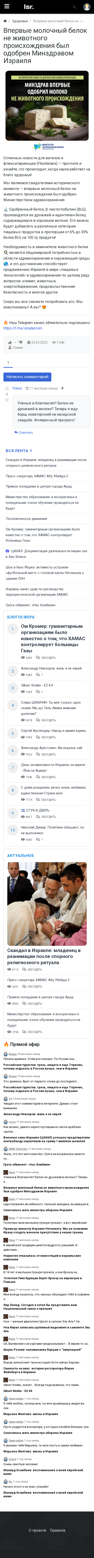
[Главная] (5, 21)
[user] (87, 7)
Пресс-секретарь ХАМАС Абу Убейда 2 (37, 476)
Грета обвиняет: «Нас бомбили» (31, 605)
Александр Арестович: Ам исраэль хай (51, 748)
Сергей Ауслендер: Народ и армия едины (53, 731)
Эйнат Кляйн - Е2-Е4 (37, 685)
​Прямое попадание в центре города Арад (39, 486)
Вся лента (17, 450)
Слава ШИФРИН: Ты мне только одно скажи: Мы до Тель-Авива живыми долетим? (51, 708)
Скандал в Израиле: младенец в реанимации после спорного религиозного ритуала (44, 956)
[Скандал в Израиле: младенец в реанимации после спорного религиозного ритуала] (47, 904)
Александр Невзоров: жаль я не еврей (51, 668)
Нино (17, 388)
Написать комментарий (27, 377)
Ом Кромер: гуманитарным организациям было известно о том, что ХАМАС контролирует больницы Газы (43, 535)
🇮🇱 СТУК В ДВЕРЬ (35, 810)
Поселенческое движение (26, 519)
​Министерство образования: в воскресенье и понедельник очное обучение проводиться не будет (42, 502)
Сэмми (18, 348)
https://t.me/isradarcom (22, 328)
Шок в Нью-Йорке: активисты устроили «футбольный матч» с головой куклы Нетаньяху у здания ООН (45, 573)
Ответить (25, 433)
